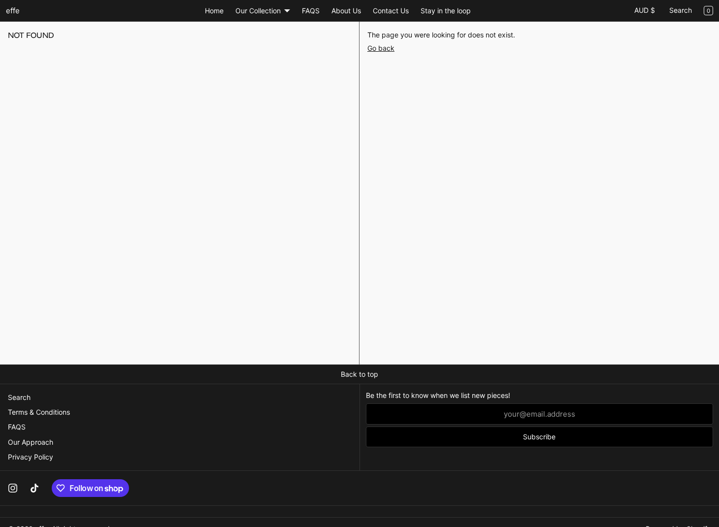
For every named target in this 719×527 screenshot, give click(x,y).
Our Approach (30, 442)
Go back (380, 48)
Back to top (359, 374)
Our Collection (258, 10)
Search (680, 10)
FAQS (311, 10)
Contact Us (391, 10)
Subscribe (539, 436)
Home (214, 10)
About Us (346, 10)
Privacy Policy (30, 457)
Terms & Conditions (39, 412)
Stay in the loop (446, 10)
